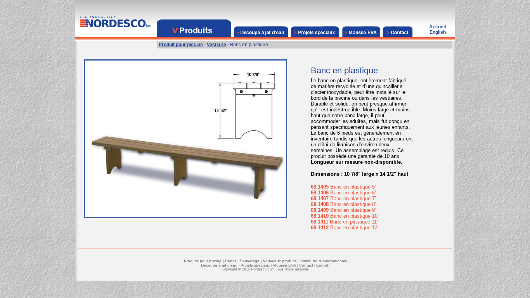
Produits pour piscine (203, 261)
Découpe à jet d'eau (219, 265)
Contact (306, 265)
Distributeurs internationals (323, 261)
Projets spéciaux (255, 265)
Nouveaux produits (279, 261)
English (322, 265)
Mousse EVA (284, 265)
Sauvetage (250, 261)
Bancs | (232, 261)
